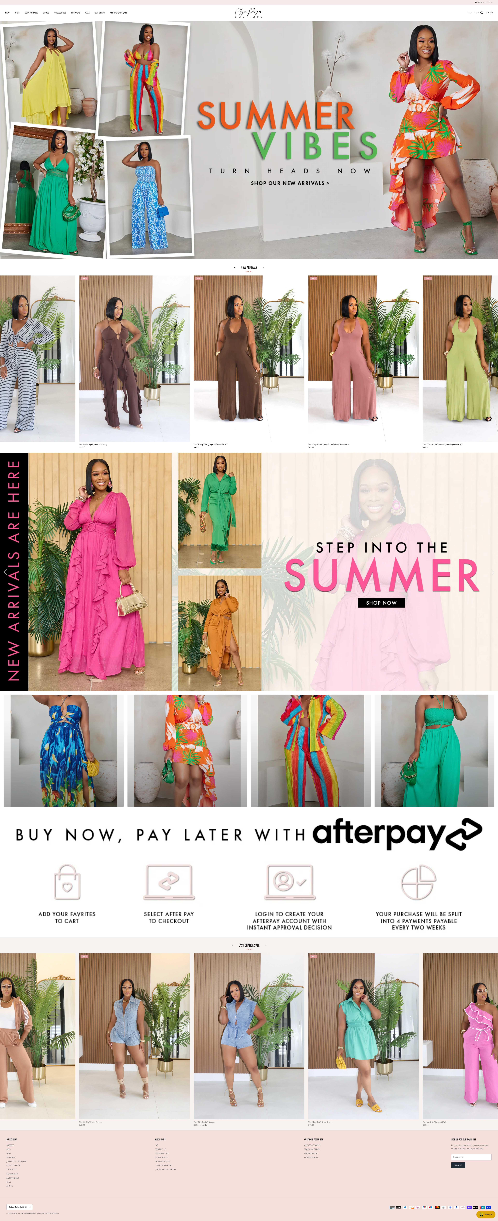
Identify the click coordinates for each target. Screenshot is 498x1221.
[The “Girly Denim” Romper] (249, 1036)
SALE (87, 13)
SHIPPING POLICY (162, 1161)
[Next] (493, 572)
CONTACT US (160, 1149)
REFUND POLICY (162, 1153)
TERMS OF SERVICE (163, 1165)
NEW (7, 13)
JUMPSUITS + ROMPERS (16, 1161)
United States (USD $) (482, 2)
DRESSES (10, 1145)
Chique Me (16, 1213)
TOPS (8, 1153)
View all (249, 271)
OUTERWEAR (12, 1173)
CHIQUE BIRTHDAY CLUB (165, 1169)
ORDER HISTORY (311, 1153)
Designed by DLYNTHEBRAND (48, 1213)
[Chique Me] (249, 13)
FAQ (156, 1145)
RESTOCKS (75, 13)
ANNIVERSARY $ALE (118, 13)
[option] (249, 140)
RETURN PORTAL (311, 1157)
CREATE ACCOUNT (312, 1145)
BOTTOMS (10, 1157)
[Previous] (5, 572)
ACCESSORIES (60, 13)
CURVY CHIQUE (31, 13)
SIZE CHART (100, 13)
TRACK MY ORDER (312, 1149)
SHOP (17, 13)
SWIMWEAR (11, 1169)
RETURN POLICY (161, 1157)
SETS (8, 1149)
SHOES (46, 13)
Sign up (458, 1165)
